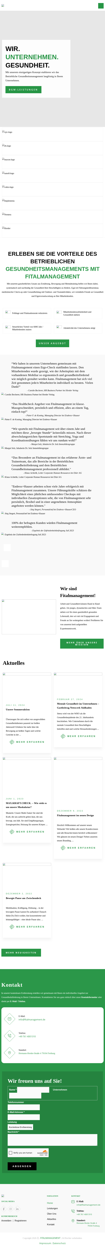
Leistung (12, 1122)
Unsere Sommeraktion (18, 709)
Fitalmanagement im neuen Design (75, 815)
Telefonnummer (16, 1102)
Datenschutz (59, 1243)
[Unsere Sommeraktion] (27, 686)
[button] (101, 6)
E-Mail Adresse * (23, 1112)
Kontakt (50, 1224)
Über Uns (51, 1214)
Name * (13, 1090)
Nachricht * (20, 1132)
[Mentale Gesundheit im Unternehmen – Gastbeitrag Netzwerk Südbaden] (78, 683)
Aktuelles (51, 1219)
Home (50, 1203)
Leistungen (52, 1208)
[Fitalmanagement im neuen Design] (78, 781)
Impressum (45, 1243)
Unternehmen (60, 1090)
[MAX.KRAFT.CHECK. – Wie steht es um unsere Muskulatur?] (27, 775)
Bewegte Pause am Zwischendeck (23, 898)
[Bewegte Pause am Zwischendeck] (27, 875)
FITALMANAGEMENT (50, 1238)
